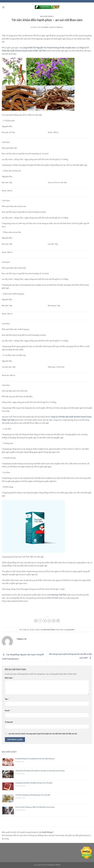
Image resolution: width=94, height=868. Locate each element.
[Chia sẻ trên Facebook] (40, 621)
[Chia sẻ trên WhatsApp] (36, 621)
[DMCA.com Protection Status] (86, 853)
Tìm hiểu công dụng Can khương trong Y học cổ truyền (32, 795)
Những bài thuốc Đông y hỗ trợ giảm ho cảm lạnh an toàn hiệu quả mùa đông (39, 771)
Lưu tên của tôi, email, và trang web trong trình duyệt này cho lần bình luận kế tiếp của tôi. (43, 734)
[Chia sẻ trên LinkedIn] (58, 621)
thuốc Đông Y (47, 832)
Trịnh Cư (59, 27)
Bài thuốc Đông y (47, 16)
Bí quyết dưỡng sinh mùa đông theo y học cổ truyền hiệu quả (34, 759)
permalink (70, 630)
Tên (7, 699)
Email (7, 710)
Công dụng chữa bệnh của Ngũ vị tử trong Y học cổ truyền (33, 783)
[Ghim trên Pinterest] (54, 621)
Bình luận (9, 678)
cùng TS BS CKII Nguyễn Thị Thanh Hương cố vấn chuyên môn (49, 47)
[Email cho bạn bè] (49, 621)
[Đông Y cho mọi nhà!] (47, 7)
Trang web (9, 722)
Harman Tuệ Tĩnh (59, 594)
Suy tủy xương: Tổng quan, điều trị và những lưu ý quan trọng (34, 807)
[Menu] (3, 7)
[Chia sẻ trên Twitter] (45, 621)
